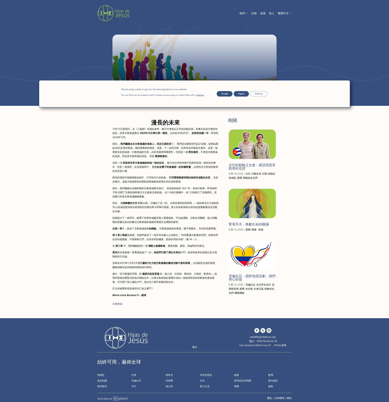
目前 (254, 13)
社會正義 (258, 288)
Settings (259, 93)
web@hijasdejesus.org (263, 337)
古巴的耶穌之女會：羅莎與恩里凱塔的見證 (252, 166)
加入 (271, 13)
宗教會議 (117, 303)
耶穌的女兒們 (250, 177)
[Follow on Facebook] (256, 330)
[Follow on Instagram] (269, 330)
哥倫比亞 (250, 284)
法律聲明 (279, 398)
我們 (242, 13)
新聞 (239, 177)
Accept (224, 93)
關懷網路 (239, 293)
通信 (194, 347)
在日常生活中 (263, 284)
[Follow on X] (262, 330)
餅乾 (289, 398)
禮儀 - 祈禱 (257, 229)
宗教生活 (256, 173)
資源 (263, 13)
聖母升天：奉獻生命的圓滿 (249, 224)
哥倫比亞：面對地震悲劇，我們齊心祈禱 (252, 277)
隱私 (269, 398)
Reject (241, 93)
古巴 (248, 173)
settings (200, 95)
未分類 (249, 288)
